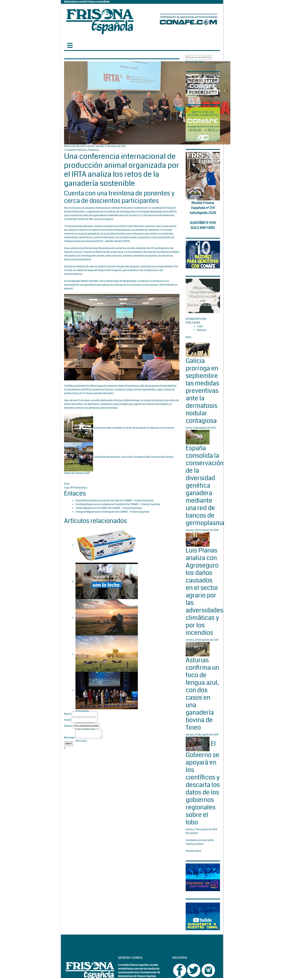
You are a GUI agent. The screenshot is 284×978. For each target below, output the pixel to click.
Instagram (81, 512)
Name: (67, 714)
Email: (67, 720)
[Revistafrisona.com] (100, 20)
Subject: (68, 726)
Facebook (80, 504)
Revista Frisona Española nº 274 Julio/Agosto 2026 (203, 207)
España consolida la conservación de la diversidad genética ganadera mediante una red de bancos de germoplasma (205, 485)
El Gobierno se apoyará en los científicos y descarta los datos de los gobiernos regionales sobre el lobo (203, 783)
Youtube (80, 500)
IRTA (73, 488)
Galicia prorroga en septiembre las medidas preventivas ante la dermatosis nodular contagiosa (202, 390)
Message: (69, 737)
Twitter (79, 508)
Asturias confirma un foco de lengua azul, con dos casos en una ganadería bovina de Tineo (202, 694)
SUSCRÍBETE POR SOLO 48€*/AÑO (203, 225)
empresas (81, 488)
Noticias (82, 150)
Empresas (93, 150)
